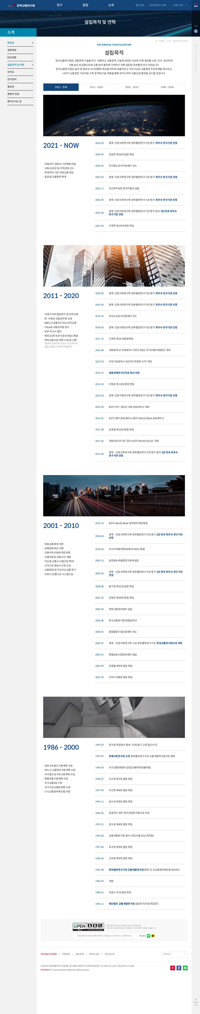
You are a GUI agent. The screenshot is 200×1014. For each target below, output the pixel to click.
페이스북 (179, 968)
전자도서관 (178, 5)
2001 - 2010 (131, 87)
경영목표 (11, 50)
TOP (196, 1005)
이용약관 (66, 954)
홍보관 (10, 86)
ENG (196, 26)
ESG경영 (11, 57)
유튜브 (172, 968)
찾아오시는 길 (14, 101)
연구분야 (11, 79)
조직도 (10, 72)
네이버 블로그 (185, 968)
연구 (59, 5)
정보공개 (79, 954)
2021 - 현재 (61, 87)
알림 (85, 5)
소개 (111, 5)
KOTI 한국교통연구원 (21, 5)
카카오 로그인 (153, 936)
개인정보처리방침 (49, 954)
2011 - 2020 (96, 87)
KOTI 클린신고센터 (158, 5)
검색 (196, 31)
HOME (162, 41)
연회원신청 (110, 954)
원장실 (10, 42)
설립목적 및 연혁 (15, 64)
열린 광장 (140, 5)
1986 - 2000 (167, 87)
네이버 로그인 (148, 936)
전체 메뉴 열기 (196, 5)
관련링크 (167, 954)
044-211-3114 (110, 966)
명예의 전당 (13, 94)
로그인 (142, 935)
